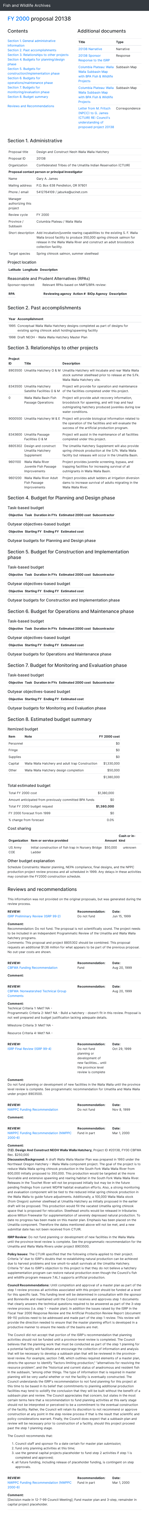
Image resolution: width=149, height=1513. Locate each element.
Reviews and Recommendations (31, 106)
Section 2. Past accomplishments (32, 50)
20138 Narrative (90, 49)
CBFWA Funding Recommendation (32, 968)
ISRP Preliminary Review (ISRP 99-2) (34, 916)
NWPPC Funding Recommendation (33, 1109)
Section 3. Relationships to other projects (38, 55)
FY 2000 (18, 18)
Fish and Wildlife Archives (26, 5)
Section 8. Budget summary (28, 97)
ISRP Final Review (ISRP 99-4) (29, 1049)
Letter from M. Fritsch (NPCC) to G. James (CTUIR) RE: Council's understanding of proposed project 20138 (96, 117)
